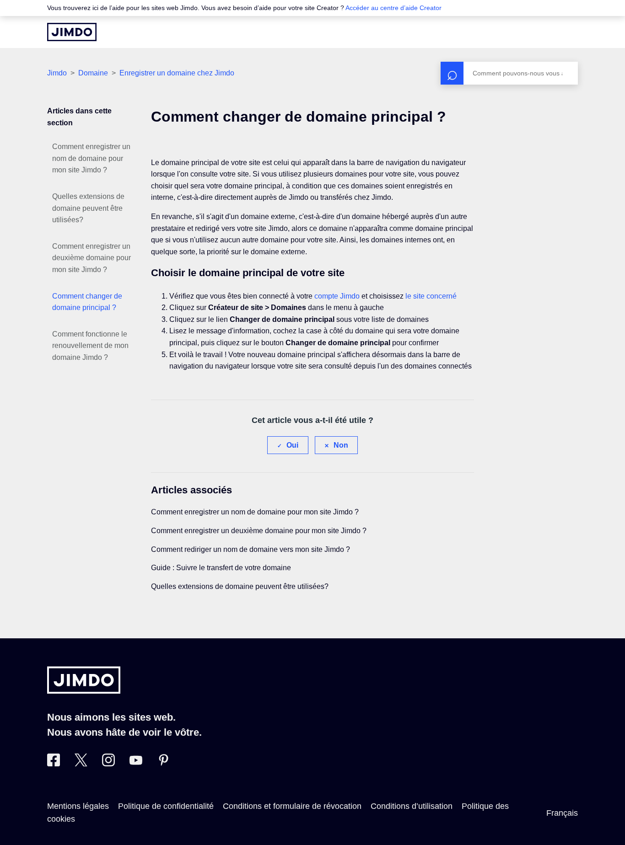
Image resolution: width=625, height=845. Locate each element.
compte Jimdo (337, 296)
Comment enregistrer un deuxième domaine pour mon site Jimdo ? (91, 257)
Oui (292, 445)
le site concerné (431, 296)
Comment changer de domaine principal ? (87, 302)
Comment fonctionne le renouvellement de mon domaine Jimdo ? (90, 345)
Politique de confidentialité (166, 806)
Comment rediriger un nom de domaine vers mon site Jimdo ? (250, 549)
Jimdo (57, 73)
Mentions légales (78, 806)
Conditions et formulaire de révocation (292, 806)
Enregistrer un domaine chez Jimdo (176, 73)
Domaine (93, 73)
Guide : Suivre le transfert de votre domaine (221, 568)
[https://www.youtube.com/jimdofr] (135, 763)
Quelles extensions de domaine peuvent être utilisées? (88, 208)
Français (562, 813)
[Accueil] (72, 32)
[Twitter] (81, 763)
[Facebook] (53, 763)
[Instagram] (108, 763)
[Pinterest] (163, 763)
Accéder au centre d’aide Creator (393, 7)
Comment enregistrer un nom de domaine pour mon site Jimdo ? (91, 158)
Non (341, 445)
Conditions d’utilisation (412, 806)
